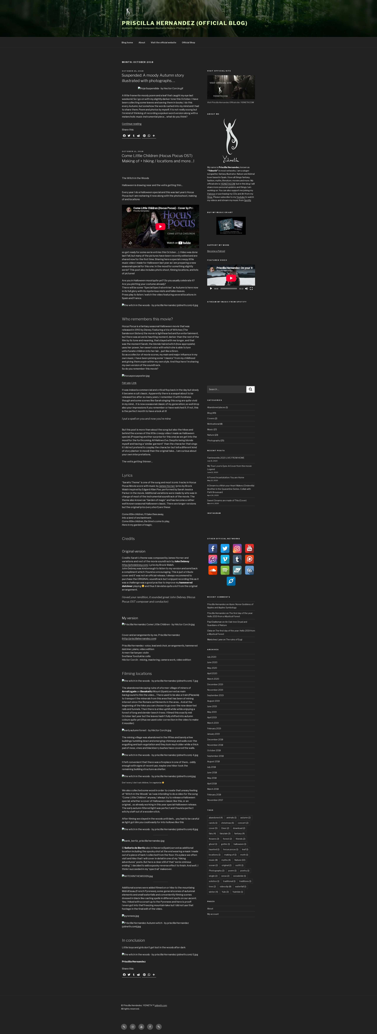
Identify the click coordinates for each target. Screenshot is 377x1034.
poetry (244, 870)
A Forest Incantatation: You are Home (225, 477)
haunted (214, 849)
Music (210, 429)
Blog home (127, 42)
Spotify (247, 200)
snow (225, 876)
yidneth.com (160, 1005)
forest (227, 839)
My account (213, 914)
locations (214, 854)
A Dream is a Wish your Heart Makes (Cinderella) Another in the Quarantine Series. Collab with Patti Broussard (230, 488)
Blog (209, 413)
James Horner (167, 486)
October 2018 (214, 750)
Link (134, 382)
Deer (225, 828)
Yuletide (238, 892)
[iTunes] (212, 559)
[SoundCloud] (212, 570)
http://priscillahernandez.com (139, 638)
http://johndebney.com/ (135, 565)
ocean (213, 865)
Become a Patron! (216, 251)
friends (240, 839)
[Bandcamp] (237, 570)
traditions (245, 881)
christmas (227, 823)
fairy (212, 833)
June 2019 (212, 706)
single (213, 876)
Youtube (241, 197)
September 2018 (215, 756)
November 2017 (215, 800)
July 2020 (211, 657)
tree (212, 886)
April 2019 (212, 717)
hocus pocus (230, 849)
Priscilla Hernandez (216, 604)
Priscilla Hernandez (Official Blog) (185, 23)
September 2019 (215, 695)
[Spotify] (225, 570)
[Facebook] (212, 548)
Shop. (210, 197)
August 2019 (213, 701)
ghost (213, 844)
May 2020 (212, 668)
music (213, 860)
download (239, 828)
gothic (225, 844)
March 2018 (213, 789)
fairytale (225, 833)
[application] (231, 278)
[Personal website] (231, 581)
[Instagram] (237, 548)
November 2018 (215, 745)
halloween (240, 844)
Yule (225, 892)
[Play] (211, 288)
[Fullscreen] (251, 288)
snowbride (239, 876)
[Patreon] (249, 559)
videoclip (225, 886)
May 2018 (212, 778)
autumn (245, 817)
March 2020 (213, 679)
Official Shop (188, 42)
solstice (214, 881)
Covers (210, 418)
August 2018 (213, 761)
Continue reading (132, 123)
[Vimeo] (225, 559)
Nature (210, 435)
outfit (239, 865)
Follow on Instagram (233, 527)
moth (244, 854)
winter (213, 892)
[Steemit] (249, 570)
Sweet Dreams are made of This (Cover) (227, 500)
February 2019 (214, 728)
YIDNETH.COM (228, 183)
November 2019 (215, 690)
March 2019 (213, 723)
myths (226, 860)
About (142, 42)
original (227, 865)
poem (232, 870)
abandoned (216, 817)
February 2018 (214, 794)
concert (243, 823)
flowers (214, 839)
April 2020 (212, 673)
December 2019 (215, 684)
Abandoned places (216, 407)
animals (231, 817)
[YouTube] (249, 548)
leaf (245, 849)
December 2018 (215, 739)
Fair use (126, 382)
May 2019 (212, 712)
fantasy (239, 833)
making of (230, 854)
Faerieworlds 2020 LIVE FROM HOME (225, 457)
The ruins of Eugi (234, 639)
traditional (229, 881)
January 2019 (213, 734)
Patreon (211, 194)
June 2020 (212, 662)
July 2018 (211, 767)
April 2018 (212, 783)
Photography (213, 440)
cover (213, 828)
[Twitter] (225, 548)
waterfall (240, 886)
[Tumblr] (237, 559)
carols (213, 823)
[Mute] (246, 288)
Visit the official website (163, 42)
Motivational (213, 424)
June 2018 (212, 772)
